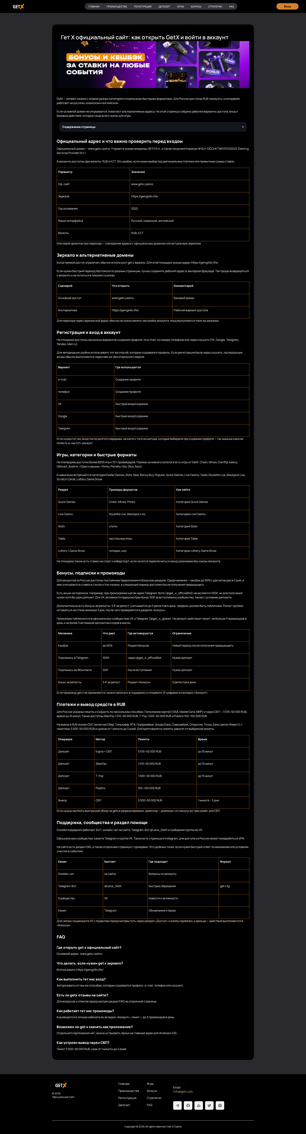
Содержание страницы (78, 127)
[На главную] (82, 1085)
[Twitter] (209, 1105)
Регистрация (143, 6)
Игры (180, 6)
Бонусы (196, 6)
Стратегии (215, 6)
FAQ (231, 6)
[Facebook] (188, 1105)
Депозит (164, 6)
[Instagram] (220, 1105)
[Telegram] (177, 1105)
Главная (94, 6)
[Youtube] (198, 1105)
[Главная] (18, 6)
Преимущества (117, 6)
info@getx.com (183, 1091)
